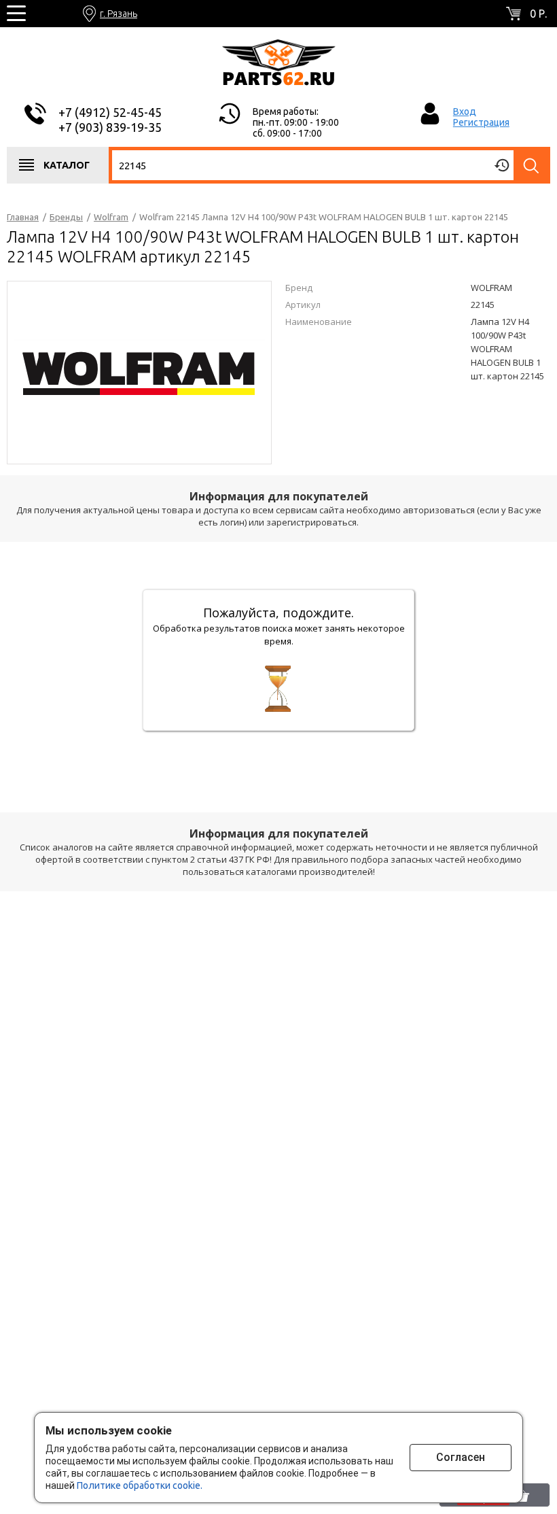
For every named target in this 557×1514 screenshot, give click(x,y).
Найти (532, 165)
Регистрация (481, 122)
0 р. (538, 13)
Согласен (460, 1457)
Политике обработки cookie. (139, 1485)
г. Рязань (118, 13)
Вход (464, 111)
